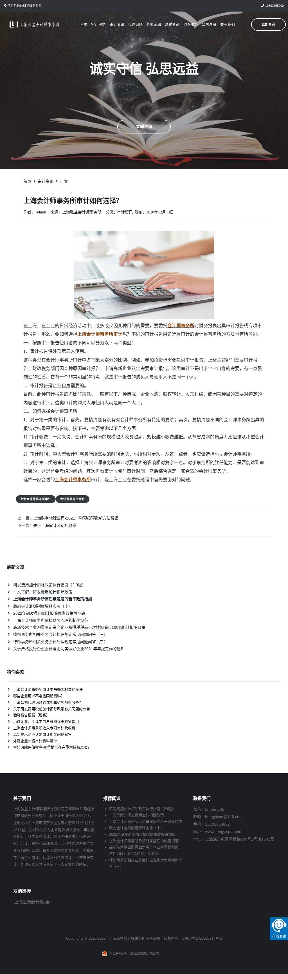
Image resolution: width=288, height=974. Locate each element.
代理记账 (135, 24)
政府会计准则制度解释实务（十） (42, 606)
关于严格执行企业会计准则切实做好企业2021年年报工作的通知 (69, 649)
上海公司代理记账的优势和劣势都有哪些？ (48, 702)
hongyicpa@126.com (224, 816)
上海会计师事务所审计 (35, 499)
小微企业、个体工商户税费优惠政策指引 (46, 721)
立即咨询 (144, 126)
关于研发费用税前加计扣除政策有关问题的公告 (51, 709)
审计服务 (98, 24)
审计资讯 (117, 24)
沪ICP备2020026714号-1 (202, 938)
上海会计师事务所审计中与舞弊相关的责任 (48, 689)
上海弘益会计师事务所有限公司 (134, 938)
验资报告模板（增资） (31, 715)
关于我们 (227, 24)
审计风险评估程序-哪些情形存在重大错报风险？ (52, 747)
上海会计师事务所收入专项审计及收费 (44, 728)
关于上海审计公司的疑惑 (54, 525)
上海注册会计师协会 (32, 902)
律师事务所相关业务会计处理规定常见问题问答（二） (60, 641)
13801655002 (274, 5)
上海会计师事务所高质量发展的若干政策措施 (145, 821)
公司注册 (209, 24)
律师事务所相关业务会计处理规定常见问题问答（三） (60, 634)
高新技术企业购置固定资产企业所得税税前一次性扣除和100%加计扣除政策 (79, 627)
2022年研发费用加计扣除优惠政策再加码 (49, 613)
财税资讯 (172, 24)
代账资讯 (154, 24)
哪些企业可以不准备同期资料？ (38, 696)
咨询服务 (190, 24)
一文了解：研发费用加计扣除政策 (42, 592)
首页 (83, 24)
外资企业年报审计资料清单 (35, 741)
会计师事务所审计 (72, 499)
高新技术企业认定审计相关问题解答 (42, 734)
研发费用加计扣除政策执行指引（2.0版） (49, 585)
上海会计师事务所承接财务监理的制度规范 (50, 620)
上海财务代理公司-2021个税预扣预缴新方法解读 (75, 518)
